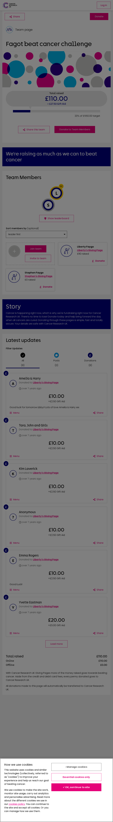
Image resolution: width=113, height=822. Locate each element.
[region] (56, 790)
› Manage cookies (76, 767)
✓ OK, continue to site (76, 787)
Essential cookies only (76, 777)
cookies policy (17, 804)
